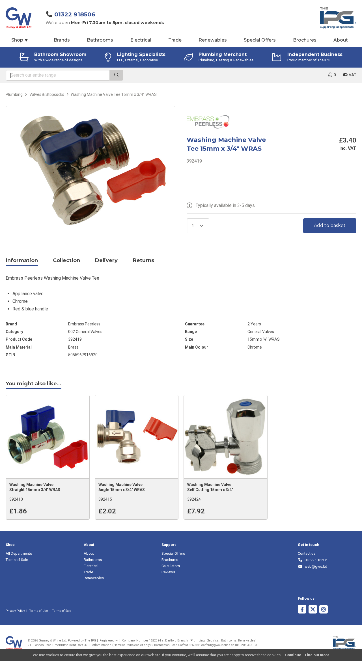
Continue (293, 655)
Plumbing (14, 94)
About (340, 40)
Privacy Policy (15, 611)
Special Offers (260, 40)
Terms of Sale (17, 560)
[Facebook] (302, 610)
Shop (19, 40)
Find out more (317, 655)
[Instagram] (323, 610)
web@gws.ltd (315, 566)
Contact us (306, 553)
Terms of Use (38, 611)
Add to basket (330, 225)
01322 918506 (74, 14)
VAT (352, 74)
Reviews (168, 572)
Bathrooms (100, 40)
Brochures (304, 40)
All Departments (19, 553)
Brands (62, 40)
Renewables (213, 40)
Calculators (170, 566)
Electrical (140, 40)
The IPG (90, 640)
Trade (175, 40)
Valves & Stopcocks (46, 94)
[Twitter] (313, 610)
